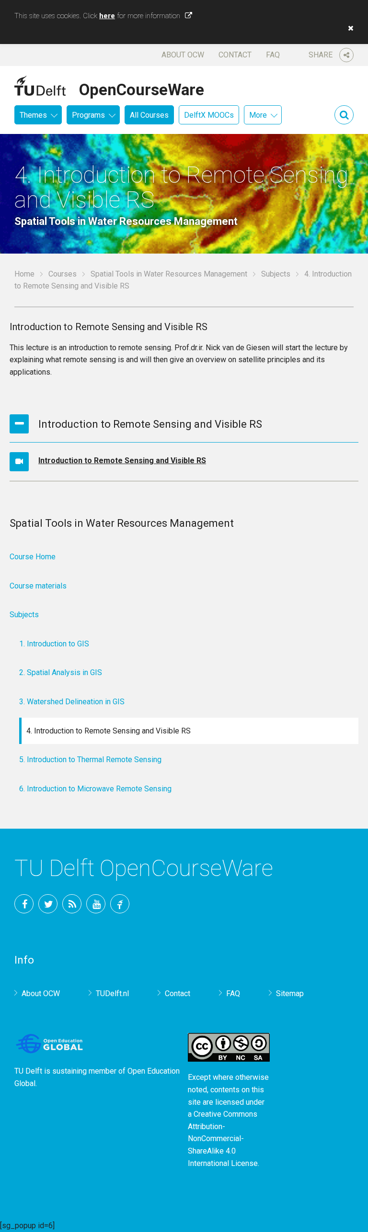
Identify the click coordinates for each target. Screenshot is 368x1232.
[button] (348, 28)
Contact (235, 54)
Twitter (48, 903)
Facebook (24, 903)
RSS (71, 903)
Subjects (275, 273)
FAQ (273, 54)
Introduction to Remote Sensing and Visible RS (122, 460)
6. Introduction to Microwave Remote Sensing (95, 788)
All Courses (149, 115)
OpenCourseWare (141, 88)
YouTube (95, 903)
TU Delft (119, 903)
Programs (88, 115)
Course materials (38, 585)
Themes (33, 115)
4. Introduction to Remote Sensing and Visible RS (108, 730)
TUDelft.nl (112, 993)
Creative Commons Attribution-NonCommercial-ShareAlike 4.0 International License (223, 1138)
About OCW (182, 54)
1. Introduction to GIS (54, 643)
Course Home (33, 556)
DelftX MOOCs (209, 115)
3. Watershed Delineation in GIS (72, 701)
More (258, 115)
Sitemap (290, 993)
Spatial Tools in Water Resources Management (169, 273)
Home (24, 273)
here (107, 15)
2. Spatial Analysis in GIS (60, 672)
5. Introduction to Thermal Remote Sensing (90, 759)
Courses (62, 273)
